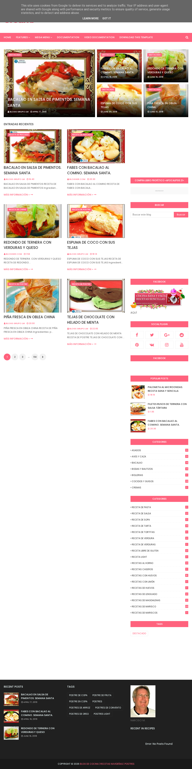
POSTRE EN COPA (78, 701)
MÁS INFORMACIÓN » (17, 194)
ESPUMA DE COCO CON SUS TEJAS (119, 105)
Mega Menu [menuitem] (42, 37)
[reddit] (181, 335)
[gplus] (166, 335)
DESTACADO (139, 633)
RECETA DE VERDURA (160, 538)
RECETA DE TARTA (160, 525)
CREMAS (159, 487)
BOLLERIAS (159, 475)
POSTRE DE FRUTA (101, 695)
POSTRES (97, 701)
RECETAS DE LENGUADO (160, 594)
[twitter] (152, 335)
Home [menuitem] (7, 37)
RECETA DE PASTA (159, 507)
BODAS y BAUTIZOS (160, 468)
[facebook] (137, 335)
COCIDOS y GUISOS (160, 481)
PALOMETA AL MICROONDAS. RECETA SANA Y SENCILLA (165, 389)
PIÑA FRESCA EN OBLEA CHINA (162, 105)
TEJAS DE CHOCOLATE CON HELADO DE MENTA (90, 319)
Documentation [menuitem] (68, 37)
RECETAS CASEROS (159, 569)
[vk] (152, 345)
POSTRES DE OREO (79, 713)
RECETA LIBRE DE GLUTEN (160, 550)
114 (35, 356)
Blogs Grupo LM (15, 179)
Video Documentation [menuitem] (99, 37)
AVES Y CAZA (160, 456)
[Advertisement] (161, 146)
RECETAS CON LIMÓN (159, 581)
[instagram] (166, 345)
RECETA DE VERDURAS (159, 544)
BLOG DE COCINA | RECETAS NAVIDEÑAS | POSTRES (107, 763)
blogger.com (77, 179)
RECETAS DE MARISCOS (159, 612)
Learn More (90, 18)
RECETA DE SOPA (159, 519)
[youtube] (181, 345)
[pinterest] (137, 345)
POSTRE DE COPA (78, 695)
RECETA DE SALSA (160, 513)
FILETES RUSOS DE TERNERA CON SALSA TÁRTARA (167, 406)
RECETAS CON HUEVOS (160, 575)
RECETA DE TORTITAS (159, 532)
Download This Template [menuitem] (136, 37)
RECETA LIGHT (159, 556)
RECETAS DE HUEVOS (159, 587)
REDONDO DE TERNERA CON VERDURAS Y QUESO (165, 70)
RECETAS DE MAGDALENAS (160, 600)
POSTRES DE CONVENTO (108, 707)
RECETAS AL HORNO (160, 563)
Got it (106, 18)
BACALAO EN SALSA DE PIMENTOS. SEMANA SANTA (49, 102)
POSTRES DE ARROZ (79, 707)
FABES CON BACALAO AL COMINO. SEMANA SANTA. (117, 70)
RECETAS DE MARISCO (160, 606)
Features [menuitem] (22, 37)
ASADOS (160, 450)
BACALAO (160, 462)
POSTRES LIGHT (102, 713)
